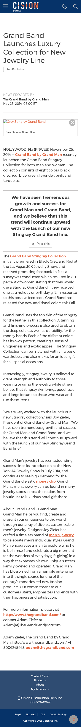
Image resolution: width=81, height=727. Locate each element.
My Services (38, 689)
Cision (46, 720)
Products (40, 680)
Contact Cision (40, 676)
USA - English (13, 69)
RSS (43, 714)
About (40, 684)
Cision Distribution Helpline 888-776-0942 (41, 700)
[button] (64, 6)
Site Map (30, 714)
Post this (43, 244)
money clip (46, 481)
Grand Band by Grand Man (38, 155)
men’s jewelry (61, 535)
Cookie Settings (58, 714)
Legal (18, 714)
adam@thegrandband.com (50, 648)
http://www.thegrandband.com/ (32, 615)
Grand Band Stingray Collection (38, 256)
